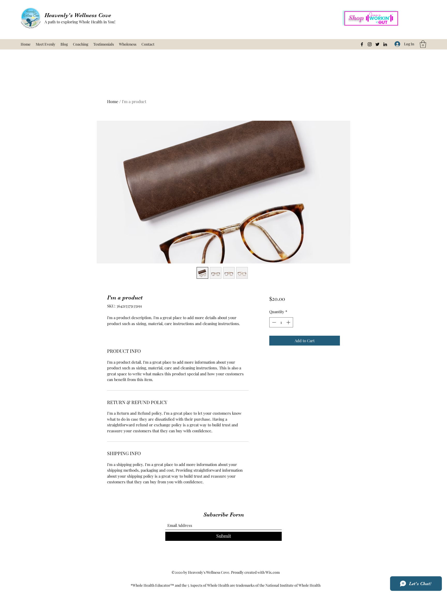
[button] (423, 44)
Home (112, 101)
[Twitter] (377, 44)
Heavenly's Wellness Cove (77, 15)
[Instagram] (369, 44)
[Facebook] (361, 44)
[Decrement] (273, 322)
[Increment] (288, 322)
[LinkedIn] (385, 44)
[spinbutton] (281, 322)
